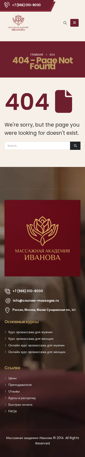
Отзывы (14, 391)
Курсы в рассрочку (22, 398)
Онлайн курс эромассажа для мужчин (36, 345)
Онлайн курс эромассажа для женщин (37, 352)
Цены (12, 378)
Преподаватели (20, 384)
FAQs (12, 411)
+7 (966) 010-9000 (26, 5)
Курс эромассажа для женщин (30, 338)
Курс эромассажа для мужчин (30, 332)
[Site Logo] (18, 22)
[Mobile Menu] (74, 23)
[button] (65, 23)
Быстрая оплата (20, 404)
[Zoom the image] (42, 202)
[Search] (75, 146)
